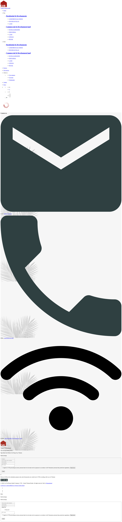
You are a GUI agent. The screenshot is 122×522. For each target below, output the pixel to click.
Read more (72, 467)
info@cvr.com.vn (8, 213)
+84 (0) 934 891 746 (9, 438)
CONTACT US (4, 485)
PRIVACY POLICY (14, 485)
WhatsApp (16, 438)
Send (3, 471)
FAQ (9, 485)
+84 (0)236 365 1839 (8, 338)
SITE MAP (21, 485)
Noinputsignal (49, 483)
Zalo (21, 438)
